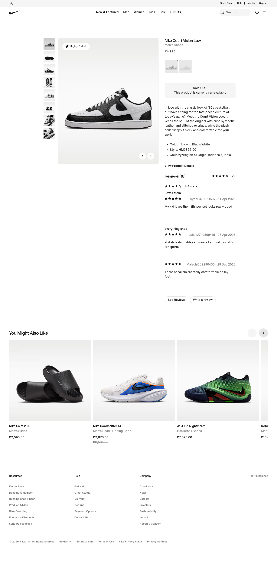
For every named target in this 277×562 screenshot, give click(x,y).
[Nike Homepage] (14, 12)
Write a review (203, 299)
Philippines (261, 476)
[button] (49, 56)
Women (139, 12)
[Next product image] (150, 156)
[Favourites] (257, 12)
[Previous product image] (142, 156)
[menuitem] (243, 3)
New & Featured (107, 12)
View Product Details (179, 165)
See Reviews (176, 299)
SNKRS (175, 12)
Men (126, 12)
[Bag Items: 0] (264, 12)
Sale (163, 12)
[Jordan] (11, 3)
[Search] (222, 12)
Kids (152, 12)
